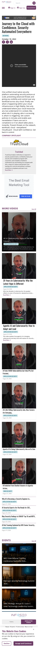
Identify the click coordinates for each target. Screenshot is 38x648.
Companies (20, 627)
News (7, 627)
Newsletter (31, 8)
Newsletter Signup (28, 621)
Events (12, 627)
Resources (29, 627)
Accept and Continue (23, 643)
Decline (6, 643)
